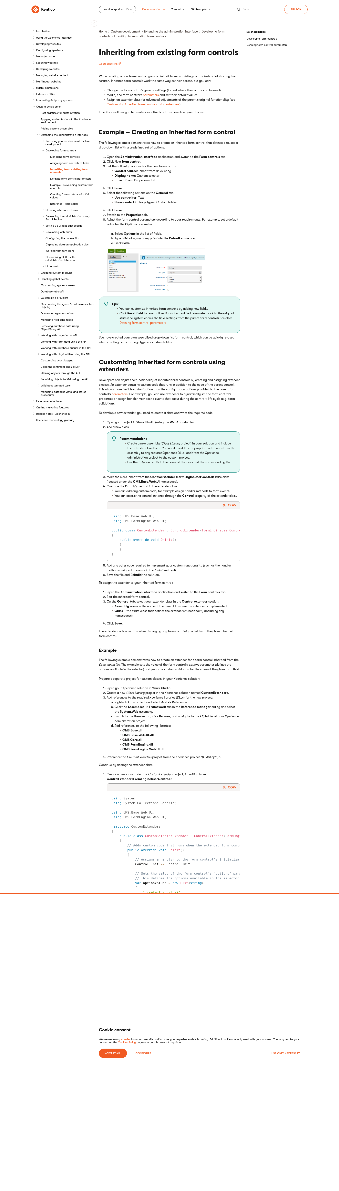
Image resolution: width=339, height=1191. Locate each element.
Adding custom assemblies (57, 128)
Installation (43, 31)
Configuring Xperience (49, 50)
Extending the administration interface (64, 134)
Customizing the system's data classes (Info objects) (67, 305)
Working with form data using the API (64, 341)
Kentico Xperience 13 (116, 9)
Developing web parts (59, 231)
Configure (143, 1053)
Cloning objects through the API (60, 373)
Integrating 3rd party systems (54, 100)
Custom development (49, 106)
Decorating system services (57, 313)
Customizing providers (54, 297)
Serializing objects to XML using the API (64, 379)
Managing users (45, 56)
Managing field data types (57, 319)
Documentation (151, 9)
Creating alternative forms (62, 210)
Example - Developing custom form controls (71, 186)
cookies (125, 1039)
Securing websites (47, 62)
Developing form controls (61, 150)
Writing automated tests (55, 385)
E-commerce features (49, 401)
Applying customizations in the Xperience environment (66, 121)
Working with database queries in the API (66, 347)
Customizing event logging (57, 360)
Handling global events (54, 279)
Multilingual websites (48, 81)
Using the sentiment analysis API (60, 366)
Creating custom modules (56, 272)
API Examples (199, 9)
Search (296, 9)
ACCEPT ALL (113, 1053)
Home (103, 31)
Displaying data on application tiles (67, 244)
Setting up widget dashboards (64, 225)
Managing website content (52, 75)
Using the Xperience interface (54, 37)
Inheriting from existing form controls (69, 171)
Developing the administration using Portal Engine (67, 218)
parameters (151, 95)
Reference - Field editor (64, 203)
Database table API (52, 291)
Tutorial (175, 9)
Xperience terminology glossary (55, 420)
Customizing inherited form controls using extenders (143, 104)
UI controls (52, 266)
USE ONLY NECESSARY (286, 1053)
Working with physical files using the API (65, 354)
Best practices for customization (60, 112)
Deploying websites (47, 69)
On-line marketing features (52, 407)
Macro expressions (47, 87)
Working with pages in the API (59, 335)
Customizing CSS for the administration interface (61, 258)
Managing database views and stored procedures (63, 393)
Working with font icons (60, 250)
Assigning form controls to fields (69, 163)
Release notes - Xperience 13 (53, 413)
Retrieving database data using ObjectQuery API (60, 327)
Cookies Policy (127, 1042)
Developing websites (48, 43)
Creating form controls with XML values (70, 196)
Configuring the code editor (62, 238)
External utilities (45, 94)
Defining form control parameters (70, 178)
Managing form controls (65, 156)
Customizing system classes (58, 285)
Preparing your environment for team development (68, 142)
